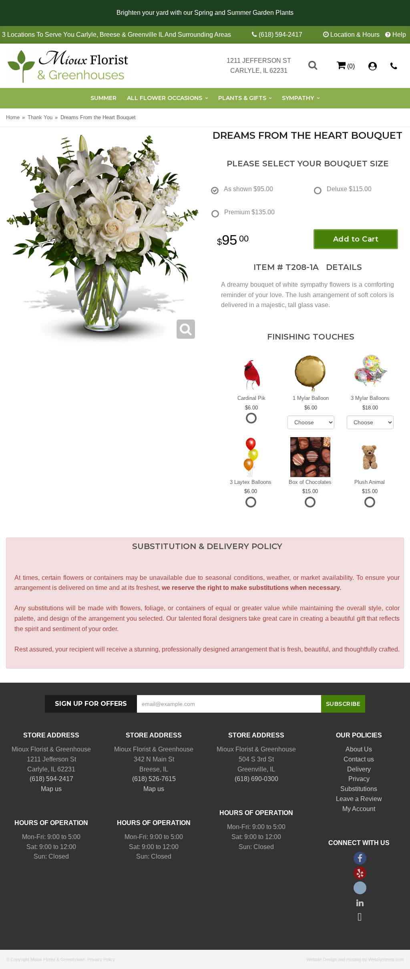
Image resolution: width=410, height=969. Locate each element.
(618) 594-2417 (280, 34)
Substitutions (358, 788)
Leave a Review (359, 798)
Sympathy (298, 98)
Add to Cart (356, 239)
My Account (358, 808)
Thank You (40, 117)
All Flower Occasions (164, 98)
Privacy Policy (101, 959)
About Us (359, 749)
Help (399, 34)
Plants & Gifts (242, 98)
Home (13, 117)
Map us (51, 788)
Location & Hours (355, 34)
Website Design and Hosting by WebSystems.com (355, 959)
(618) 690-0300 (256, 778)
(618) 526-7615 (154, 778)
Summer (103, 98)
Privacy (359, 778)
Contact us (359, 759)
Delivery (359, 769)
